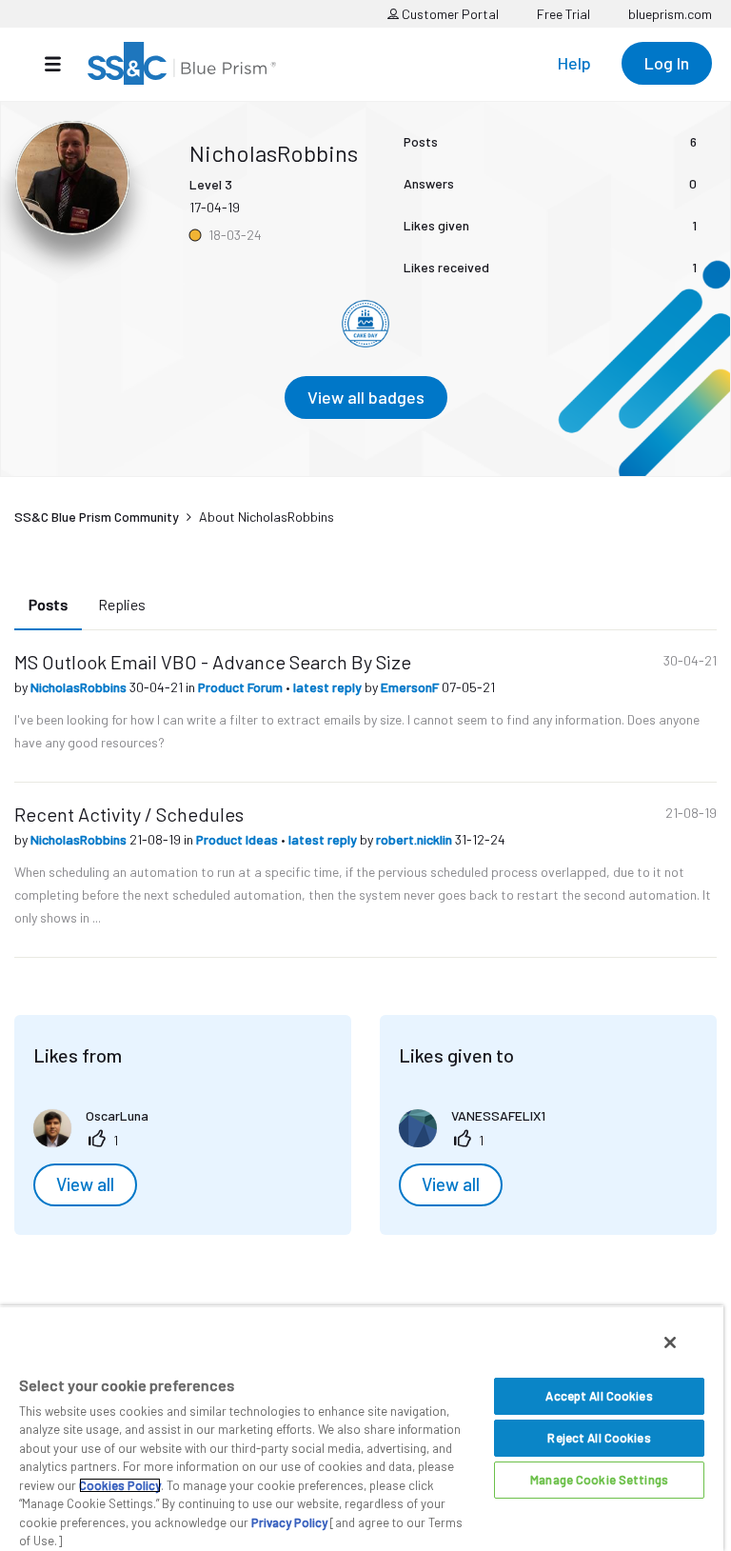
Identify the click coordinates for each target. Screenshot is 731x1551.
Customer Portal (449, 14)
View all (85, 1184)
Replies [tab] (122, 604)
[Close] (670, 1342)
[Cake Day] (365, 324)
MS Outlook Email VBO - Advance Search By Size (212, 661)
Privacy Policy (289, 1522)
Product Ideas (238, 839)
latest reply (329, 687)
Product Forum (242, 687)
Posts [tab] (48, 604)
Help (574, 62)
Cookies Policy (120, 1485)
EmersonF (411, 687)
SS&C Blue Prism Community (96, 516)
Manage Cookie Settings (599, 1479)
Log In (666, 62)
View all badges (366, 397)
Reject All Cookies (598, 1437)
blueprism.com (670, 14)
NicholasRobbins (79, 687)
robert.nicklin (415, 839)
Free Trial (563, 14)
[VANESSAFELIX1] (479, 1141)
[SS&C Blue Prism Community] (182, 63)
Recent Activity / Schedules (129, 814)
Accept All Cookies (598, 1395)
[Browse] (62, 64)
